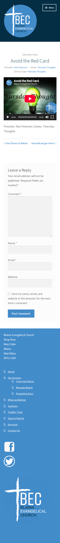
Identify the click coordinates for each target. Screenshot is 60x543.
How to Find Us (16, 418)
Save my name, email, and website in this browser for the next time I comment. (29, 298)
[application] (30, 98)
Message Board (24, 387)
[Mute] (47, 117)
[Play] (7, 117)
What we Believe (17, 399)
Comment (15, 194)
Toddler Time (15, 412)
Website (12, 277)
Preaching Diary (24, 393)
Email (12, 260)
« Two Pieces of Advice (16, 143)
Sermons (13, 424)
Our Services (14, 377)
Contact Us (14, 430)
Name (12, 243)
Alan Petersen (20, 67)
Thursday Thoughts (47, 67)
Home (11, 371)
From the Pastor (25, 381)
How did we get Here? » (43, 143)
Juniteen (13, 406)
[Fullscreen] (52, 117)
